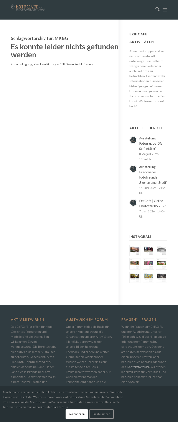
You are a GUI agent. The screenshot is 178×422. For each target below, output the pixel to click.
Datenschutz (61, 407)
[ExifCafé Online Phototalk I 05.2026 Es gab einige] (161, 250)
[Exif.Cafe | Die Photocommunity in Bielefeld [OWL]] (28, 8)
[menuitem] (155, 10)
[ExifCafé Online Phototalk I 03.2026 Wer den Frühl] (148, 263)
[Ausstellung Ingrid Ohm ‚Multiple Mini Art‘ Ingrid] (134, 263)
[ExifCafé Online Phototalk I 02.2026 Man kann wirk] (148, 277)
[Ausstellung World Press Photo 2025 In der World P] (161, 277)
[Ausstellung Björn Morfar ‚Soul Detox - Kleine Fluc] (134, 277)
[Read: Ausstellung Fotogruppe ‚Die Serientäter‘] (133, 140)
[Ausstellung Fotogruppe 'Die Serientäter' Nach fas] (134, 250)
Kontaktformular (138, 367)
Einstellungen (101, 413)
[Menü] (165, 10)
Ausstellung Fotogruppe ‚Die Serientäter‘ (150, 143)
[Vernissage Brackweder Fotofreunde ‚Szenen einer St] (148, 250)
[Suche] (155, 10)
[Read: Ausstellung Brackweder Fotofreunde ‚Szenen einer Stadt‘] (133, 169)
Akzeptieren (77, 413)
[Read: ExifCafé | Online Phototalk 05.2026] (133, 203)
